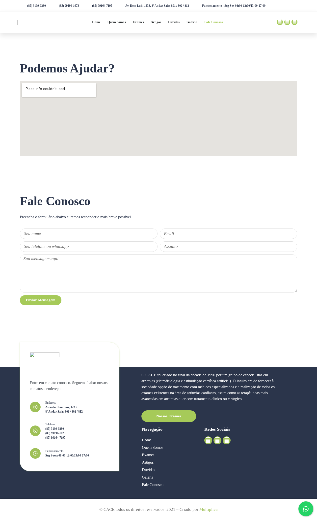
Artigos (156, 22)
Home (96, 22)
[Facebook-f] (280, 22)
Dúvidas (174, 22)
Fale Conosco (213, 22)
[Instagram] (287, 22)
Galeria (191, 22)
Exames (138, 22)
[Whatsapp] (294, 22)
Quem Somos (116, 22)
